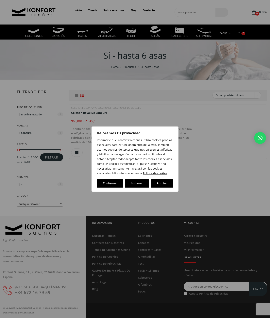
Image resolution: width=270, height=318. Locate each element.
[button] (260, 138)
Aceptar (162, 183)
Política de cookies (155, 173)
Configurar (110, 183)
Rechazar (137, 183)
